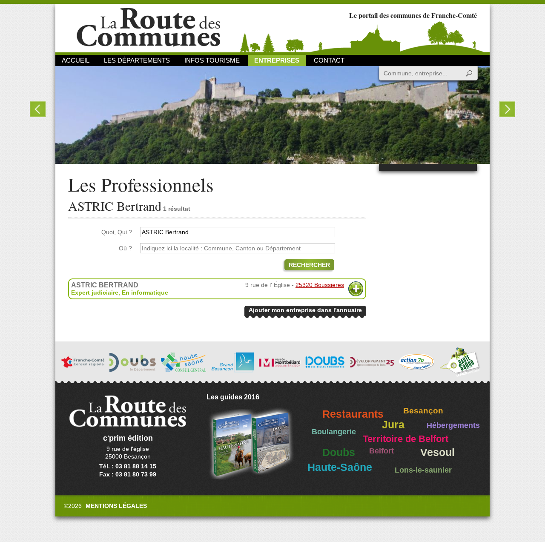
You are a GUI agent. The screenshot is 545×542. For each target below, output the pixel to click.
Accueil (75, 60)
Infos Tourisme (212, 60)
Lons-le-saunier (423, 470)
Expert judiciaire (94, 292)
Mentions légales (116, 505)
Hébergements (453, 425)
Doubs (338, 452)
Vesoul (437, 452)
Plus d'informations (355, 288)
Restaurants (353, 414)
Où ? (125, 248)
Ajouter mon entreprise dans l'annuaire (305, 310)
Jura (393, 424)
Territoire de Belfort (405, 439)
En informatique (145, 292)
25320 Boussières (319, 284)
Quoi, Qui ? (116, 232)
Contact (329, 60)
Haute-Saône (339, 467)
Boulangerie (334, 431)
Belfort (381, 451)
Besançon (423, 410)
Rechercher (309, 264)
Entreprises (276, 60)
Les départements (137, 60)
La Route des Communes (148, 27)
